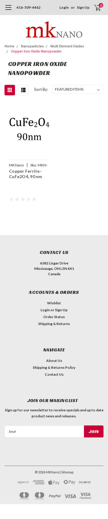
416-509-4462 (28, 7)
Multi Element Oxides (67, 46)
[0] (93, 7)
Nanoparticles (32, 46)
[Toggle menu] (8, 10)
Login (64, 7)
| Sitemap (67, 472)
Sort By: (41, 89)
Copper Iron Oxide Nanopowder (36, 51)
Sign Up (83, 7)
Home (9, 46)
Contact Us (54, 374)
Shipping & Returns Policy (54, 367)
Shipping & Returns (54, 323)
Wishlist (54, 303)
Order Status (54, 317)
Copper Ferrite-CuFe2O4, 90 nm (25, 174)
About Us (54, 360)
